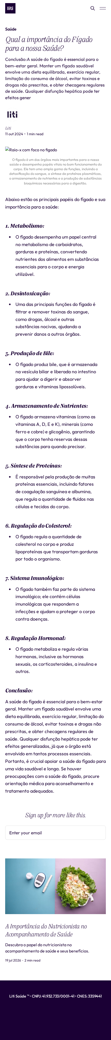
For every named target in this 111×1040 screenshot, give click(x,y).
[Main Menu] (103, 8)
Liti (8, 128)
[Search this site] (93, 8)
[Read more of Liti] (12, 114)
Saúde (11, 29)
